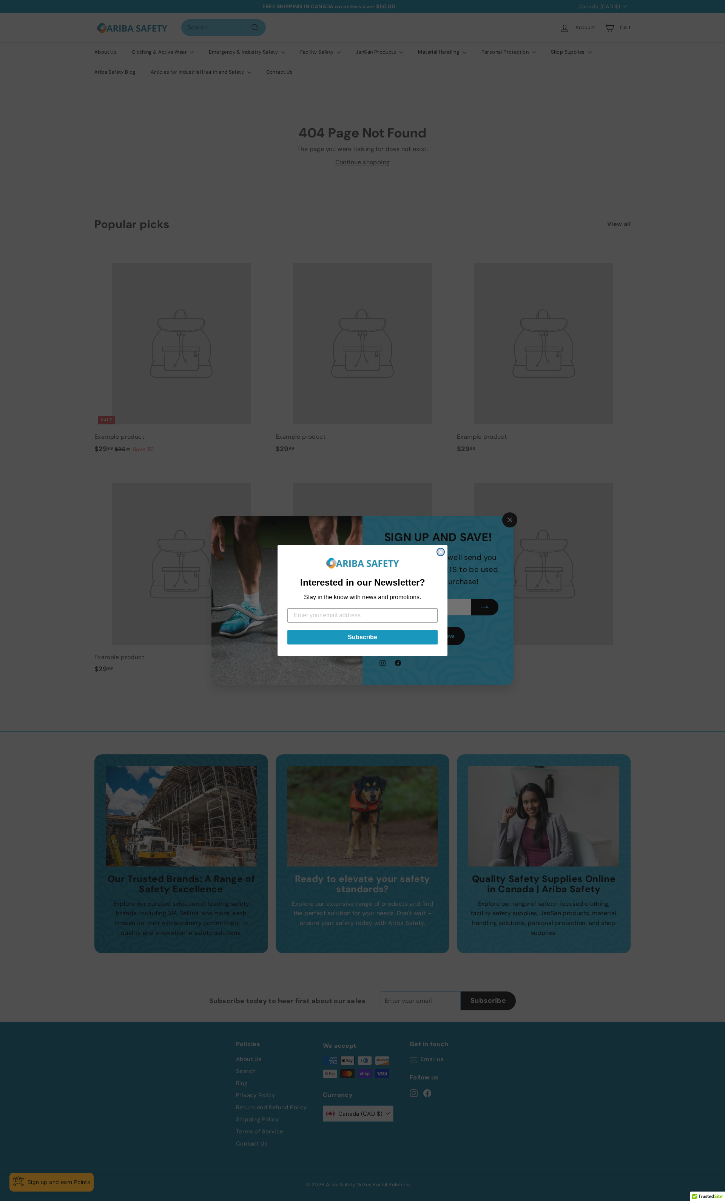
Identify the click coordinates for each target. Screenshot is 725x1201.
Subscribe (362, 637)
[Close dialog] (440, 552)
